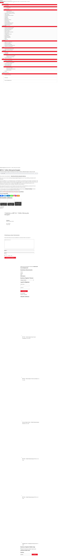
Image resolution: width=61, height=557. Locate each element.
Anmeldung (6, 77)
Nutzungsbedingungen (8, 65)
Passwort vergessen (23, 294)
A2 (0, 171)
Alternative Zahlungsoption (10, 62)
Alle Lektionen (7, 5)
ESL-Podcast (17, 171)
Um (3, 58)
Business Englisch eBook (15, 188)
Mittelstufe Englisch (26, 171)
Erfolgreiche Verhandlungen (9, 46)
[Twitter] (5, 196)
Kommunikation (7, 20)
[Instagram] (14, 196)
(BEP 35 (18, 183)
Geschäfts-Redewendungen (9, 28)
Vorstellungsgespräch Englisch (9, 15)
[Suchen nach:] (26, 554)
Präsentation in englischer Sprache (10, 13)
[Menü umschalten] (29, 4)
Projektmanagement (7, 37)
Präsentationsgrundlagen (8, 44)
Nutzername (22, 284)
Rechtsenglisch (7, 35)
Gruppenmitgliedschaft (8, 64)
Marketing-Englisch (7, 36)
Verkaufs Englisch (7, 21)
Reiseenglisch (7, 18)
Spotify (21, 273)
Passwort (21, 287)
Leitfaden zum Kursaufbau (10, 56)
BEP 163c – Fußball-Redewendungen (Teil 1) (29, 497)
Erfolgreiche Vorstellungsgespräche (10, 45)
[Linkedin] (8, 196)
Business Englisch (4, 171)
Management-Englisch (8, 19)
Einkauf (6, 38)
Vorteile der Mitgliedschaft (8, 60)
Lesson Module (21, 191)
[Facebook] (1, 196)
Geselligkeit (6, 17)
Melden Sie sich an (6, 72)
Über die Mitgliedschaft (8, 80)
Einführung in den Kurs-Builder (10, 55)
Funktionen (20, 171)
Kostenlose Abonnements (8, 63)
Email (21, 274)
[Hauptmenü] (2, 2)
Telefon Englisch (7, 14)
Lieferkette (6, 39)
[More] (18, 196)
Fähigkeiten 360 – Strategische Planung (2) (29, 543)
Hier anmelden (22, 293)
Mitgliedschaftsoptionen (8, 57)
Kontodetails (6, 52)
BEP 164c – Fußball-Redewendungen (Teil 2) (29, 458)
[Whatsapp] (11, 196)
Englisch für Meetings (10, 171)
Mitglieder (4, 50)
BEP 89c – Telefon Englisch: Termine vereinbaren (30, 378)
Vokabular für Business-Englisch (9, 27)
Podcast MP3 (6, 193)
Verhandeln (6, 16)
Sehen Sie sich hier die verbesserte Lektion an (18, 176)
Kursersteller (6, 53)
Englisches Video (7, 30)
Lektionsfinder (8, 7)
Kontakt (6, 71)
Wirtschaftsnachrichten (8, 29)
